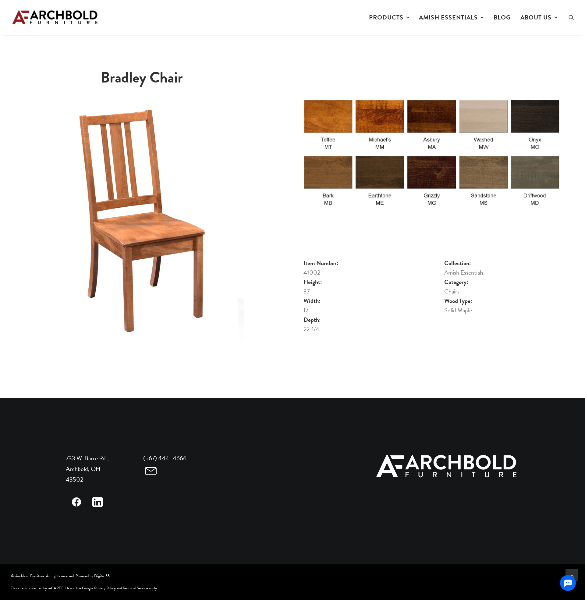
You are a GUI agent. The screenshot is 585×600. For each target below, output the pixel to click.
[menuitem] (389, 17)
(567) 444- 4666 (164, 458)
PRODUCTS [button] (386, 17)
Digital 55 (102, 576)
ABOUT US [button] (535, 17)
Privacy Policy (105, 588)
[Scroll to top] (572, 574)
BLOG (502, 17)
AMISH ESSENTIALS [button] (448, 17)
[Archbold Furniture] (55, 17)
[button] (571, 17)
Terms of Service (135, 588)
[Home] (447, 466)
